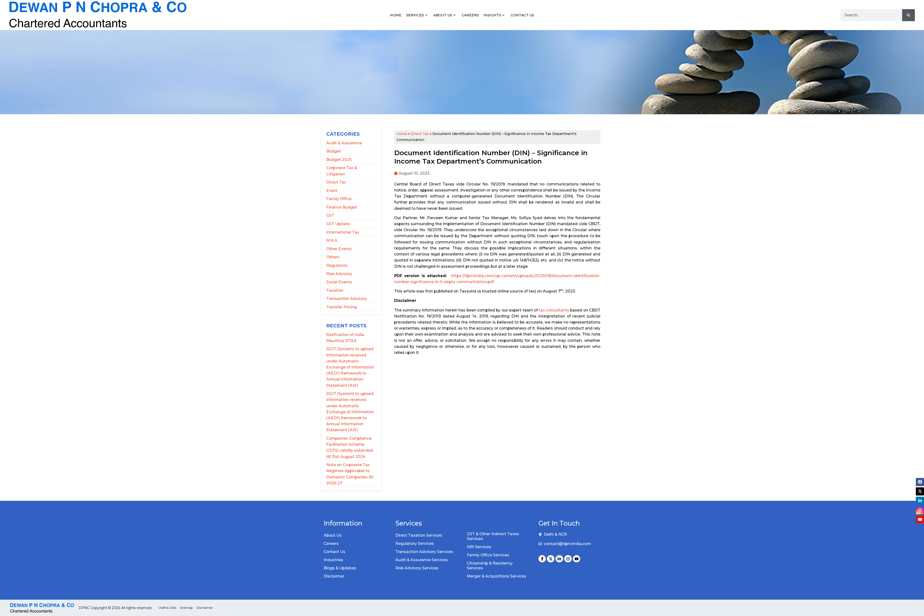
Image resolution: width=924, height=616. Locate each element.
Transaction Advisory (346, 298)
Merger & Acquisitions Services (496, 576)
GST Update (338, 224)
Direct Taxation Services (418, 535)
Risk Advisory (339, 274)
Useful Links (167, 608)
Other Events (339, 249)
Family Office (339, 199)
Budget (333, 151)
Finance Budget (341, 207)
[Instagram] (568, 559)
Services (415, 15)
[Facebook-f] (542, 559)
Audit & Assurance (344, 143)
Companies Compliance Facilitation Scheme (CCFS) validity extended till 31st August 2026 (349, 447)
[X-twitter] (550, 559)
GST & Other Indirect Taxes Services (493, 536)
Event (332, 190)
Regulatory (337, 265)
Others (333, 257)
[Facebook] (920, 482)
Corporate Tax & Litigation (341, 170)
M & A (331, 240)
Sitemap (186, 608)
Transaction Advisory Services (424, 551)
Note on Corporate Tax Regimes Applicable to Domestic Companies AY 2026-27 (350, 474)
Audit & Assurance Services (421, 560)
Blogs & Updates (340, 568)
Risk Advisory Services (416, 568)
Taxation (334, 290)
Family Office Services (488, 555)
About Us (442, 15)
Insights (492, 15)
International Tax (342, 232)
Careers (470, 15)
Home (395, 15)
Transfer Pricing (341, 307)
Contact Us (522, 15)
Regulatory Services (414, 543)
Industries (333, 560)
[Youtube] (576, 559)
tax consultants (554, 310)
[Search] (908, 15)
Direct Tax (336, 182)
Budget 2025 (339, 159)
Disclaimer (334, 576)
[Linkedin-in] (559, 559)
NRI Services (479, 547)
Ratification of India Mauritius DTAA (345, 337)
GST (330, 215)
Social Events (339, 282)
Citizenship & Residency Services (490, 565)
